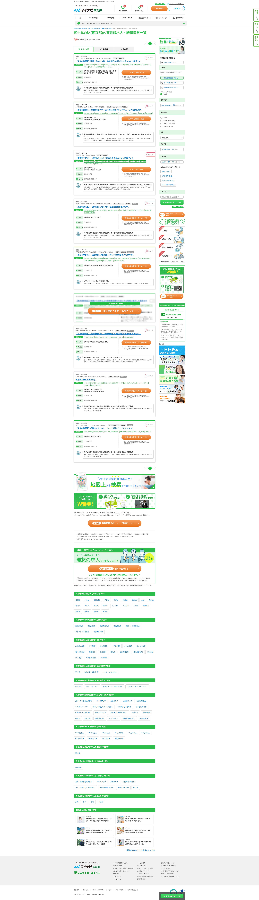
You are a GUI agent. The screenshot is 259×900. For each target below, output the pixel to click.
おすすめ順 (85, 49)
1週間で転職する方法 (167, 873)
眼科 (92, 802)
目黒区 (77, 600)
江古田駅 (92, 646)
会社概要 (76, 890)
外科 (84, 802)
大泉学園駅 (103, 646)
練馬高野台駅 (138, 652)
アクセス (86, 890)
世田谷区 (97, 600)
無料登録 (159, 8)
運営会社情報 (141, 879)
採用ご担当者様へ (160, 4)
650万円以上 (93, 738)
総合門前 (135, 712)
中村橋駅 (103, 652)
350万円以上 (93, 733)
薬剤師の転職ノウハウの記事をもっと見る (141, 850)
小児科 (100, 802)
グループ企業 (119, 890)
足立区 (96, 606)
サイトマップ (117, 879)
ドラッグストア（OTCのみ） (137, 686)
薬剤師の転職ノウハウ (167, 863)
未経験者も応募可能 (124, 707)
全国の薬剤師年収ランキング (169, 871)
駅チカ (77, 718)
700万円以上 (106, 738)
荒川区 (151, 600)
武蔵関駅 (104, 658)
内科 (76, 802)
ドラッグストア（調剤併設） (113, 686)
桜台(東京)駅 (141, 646)
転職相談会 (110, 18)
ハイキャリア (113, 718)
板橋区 (77, 606)
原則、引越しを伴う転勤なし (103, 707)
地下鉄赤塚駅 (79, 646)
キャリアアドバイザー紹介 (145, 868)
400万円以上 (106, 733)
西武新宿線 (79, 626)
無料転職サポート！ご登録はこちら (114, 523)
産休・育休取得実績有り (83, 701)
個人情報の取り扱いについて (121, 871)
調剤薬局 (78, 686)
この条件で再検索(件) (172, 896)
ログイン (177, 8)
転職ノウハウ (127, 18)
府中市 (96, 611)
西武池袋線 (91, 626)
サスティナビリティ (99, 890)
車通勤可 (88, 718)
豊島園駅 (92, 652)
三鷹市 (77, 611)
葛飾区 (105, 606)
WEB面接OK (144, 718)
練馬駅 (113, 652)
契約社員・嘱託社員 (91, 672)
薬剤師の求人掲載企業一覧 (145, 876)
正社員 (77, 672)
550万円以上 (145, 733)
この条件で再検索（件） (172, 202)
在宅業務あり (99, 718)
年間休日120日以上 (81, 707)
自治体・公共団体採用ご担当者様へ (123, 868)
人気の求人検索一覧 (143, 873)
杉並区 (125, 600)
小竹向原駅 (128, 646)
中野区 (116, 600)
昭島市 (105, 611)
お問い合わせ (117, 876)
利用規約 (116, 873)
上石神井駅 (116, 646)
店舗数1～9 (114, 701)
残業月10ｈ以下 (100, 712)
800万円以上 (119, 738)
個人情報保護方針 (132, 890)
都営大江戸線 (98, 632)
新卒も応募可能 (141, 707)
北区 (142, 600)
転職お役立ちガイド (144, 18)
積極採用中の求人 (129, 718)
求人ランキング (161, 18)
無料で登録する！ (115, 569)
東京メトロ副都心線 (82, 632)
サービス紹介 (93, 18)
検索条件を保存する (178, 207)
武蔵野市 (146, 606)
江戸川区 (115, 606)
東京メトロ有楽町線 (133, 626)
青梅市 (87, 611)
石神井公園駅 (79, 652)
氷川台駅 (78, 658)
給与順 (125, 49)
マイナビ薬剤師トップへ (120, 863)
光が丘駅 (150, 652)
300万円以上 (79, 733)
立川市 (136, 606)
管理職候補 (146, 712)
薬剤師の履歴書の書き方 (168, 865)
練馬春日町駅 (124, 652)
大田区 (87, 600)
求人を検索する (178, 18)
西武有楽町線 (104, 626)
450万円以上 (119, 733)
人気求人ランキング (143, 871)
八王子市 (126, 606)
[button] (150, 58)
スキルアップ (101, 701)
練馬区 (87, 606)
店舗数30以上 (141, 701)
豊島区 (134, 600)
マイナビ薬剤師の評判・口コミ (170, 876)
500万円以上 (132, 733)
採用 (110, 890)
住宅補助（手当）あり (83, 712)
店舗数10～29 (127, 701)
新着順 (105, 49)
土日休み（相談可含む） (119, 712)
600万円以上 (79, 738)
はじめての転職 (165, 868)
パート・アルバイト (110, 672)
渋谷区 (107, 600)
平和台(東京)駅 (91, 658)
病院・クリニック (92, 686)
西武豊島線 (117, 626)
